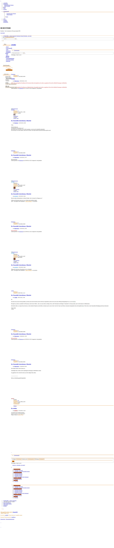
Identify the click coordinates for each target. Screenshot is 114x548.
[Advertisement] (46, 64)
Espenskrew (16, 116)
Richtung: (37, 459)
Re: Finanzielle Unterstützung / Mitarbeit (21, 120)
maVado (12, 182)
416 (18, 400)
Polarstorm (16, 81)
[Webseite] (3, 508)
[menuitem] (5, 3)
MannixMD (15, 512)
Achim (12, 290)
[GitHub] (3, 509)
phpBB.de (13, 517)
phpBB (6, 515)
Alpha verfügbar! (28, 201)
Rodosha (12, 109)
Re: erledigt (14, 408)
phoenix (12, 398)
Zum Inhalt (2, 33)
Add (17, 118)
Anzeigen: (14, 459)
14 (17, 110)
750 (18, 184)
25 (17, 75)
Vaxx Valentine (16, 189)
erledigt (13, 78)
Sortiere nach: (25, 459)
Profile (15, 118)
